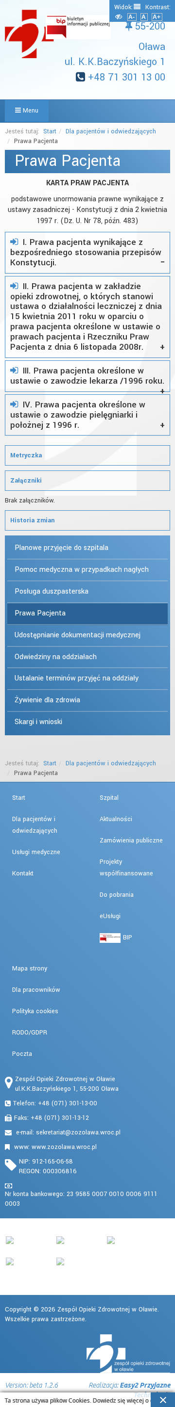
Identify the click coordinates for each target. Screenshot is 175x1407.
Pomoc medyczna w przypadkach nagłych (82, 570)
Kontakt (23, 873)
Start (49, 131)
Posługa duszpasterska (51, 591)
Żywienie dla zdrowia (47, 700)
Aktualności (116, 819)
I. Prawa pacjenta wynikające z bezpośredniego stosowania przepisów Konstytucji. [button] (85, 252)
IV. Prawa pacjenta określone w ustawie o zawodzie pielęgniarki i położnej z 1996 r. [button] (77, 415)
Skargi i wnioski (38, 722)
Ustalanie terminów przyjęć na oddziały (77, 678)
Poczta (22, 1054)
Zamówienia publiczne (131, 840)
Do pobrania (117, 894)
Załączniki (26, 480)
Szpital (109, 797)
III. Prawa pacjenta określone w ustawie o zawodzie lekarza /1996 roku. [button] (87, 376)
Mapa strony (29, 968)
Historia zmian (32, 520)
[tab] (87, 253)
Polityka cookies (35, 1011)
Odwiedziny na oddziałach (56, 657)
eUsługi (110, 916)
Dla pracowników (36, 990)
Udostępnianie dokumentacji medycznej (77, 635)
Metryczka (26, 455)
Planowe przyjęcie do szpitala (61, 548)
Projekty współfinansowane (126, 867)
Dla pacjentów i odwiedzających (111, 131)
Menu (29, 110)
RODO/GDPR (29, 1032)
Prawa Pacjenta (40, 613)
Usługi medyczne (36, 852)
